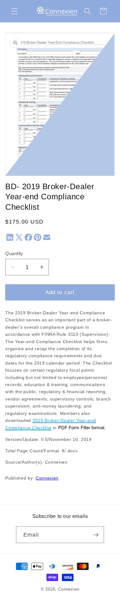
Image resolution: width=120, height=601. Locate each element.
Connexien (47, 478)
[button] (14, 11)
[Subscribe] (96, 534)
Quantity (14, 253)
